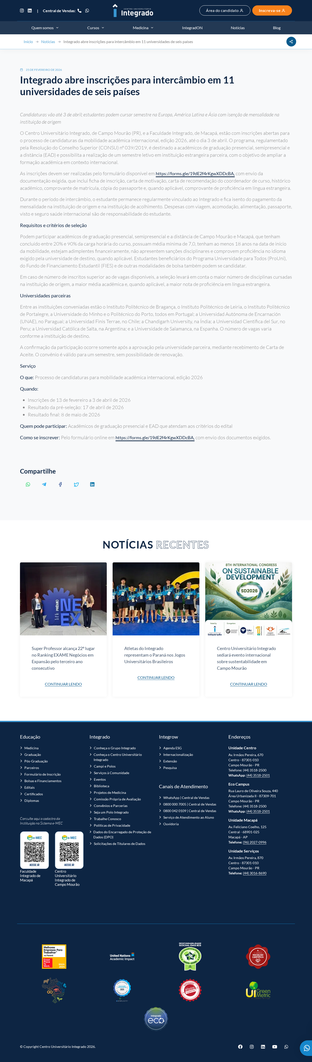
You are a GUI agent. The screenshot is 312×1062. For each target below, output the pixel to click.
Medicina (31, 748)
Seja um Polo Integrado (111, 812)
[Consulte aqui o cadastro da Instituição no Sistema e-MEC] (34, 847)
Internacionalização (178, 754)
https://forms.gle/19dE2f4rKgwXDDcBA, (195, 173)
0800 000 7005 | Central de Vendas (189, 804)
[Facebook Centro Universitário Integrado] (242, 1046)
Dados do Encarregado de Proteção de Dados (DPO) (122, 834)
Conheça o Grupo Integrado (115, 748)
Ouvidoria (171, 824)
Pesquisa (170, 768)
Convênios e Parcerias (110, 806)
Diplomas (31, 800)
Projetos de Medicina (110, 792)
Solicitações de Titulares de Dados (119, 844)
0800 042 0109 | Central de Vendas (189, 811)
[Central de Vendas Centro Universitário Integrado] (79, 10)
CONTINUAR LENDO (63, 684)
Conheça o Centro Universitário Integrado (118, 757)
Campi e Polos (105, 766)
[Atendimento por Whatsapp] (306, 1048)
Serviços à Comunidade (111, 773)
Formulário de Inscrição (42, 774)
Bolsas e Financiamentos (42, 781)
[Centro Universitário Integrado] (133, 10)
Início (28, 41)
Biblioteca (101, 786)
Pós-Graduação (36, 761)
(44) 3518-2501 (258, 775)
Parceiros (31, 768)
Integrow (168, 737)
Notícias (48, 41)
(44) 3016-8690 (254, 873)
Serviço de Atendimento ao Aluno (188, 817)
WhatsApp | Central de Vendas (186, 798)
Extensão (170, 761)
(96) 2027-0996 (254, 842)
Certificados (33, 794)
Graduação (32, 754)
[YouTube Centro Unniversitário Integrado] (275, 1046)
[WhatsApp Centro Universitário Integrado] (87, 10)
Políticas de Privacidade (112, 825)
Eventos (100, 779)
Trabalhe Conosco (107, 819)
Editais (29, 787)
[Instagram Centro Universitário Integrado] (23, 10)
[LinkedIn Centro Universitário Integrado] (30, 10)
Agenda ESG (172, 748)
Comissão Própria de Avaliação (117, 799)
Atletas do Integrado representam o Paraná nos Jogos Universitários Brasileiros (154, 655)
